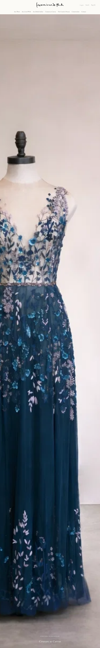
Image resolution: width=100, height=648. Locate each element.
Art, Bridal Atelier (38, 12)
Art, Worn (17, 12)
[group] (50, 331)
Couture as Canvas (50, 12)
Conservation (75, 12)
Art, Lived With (26, 12)
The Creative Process (64, 12)
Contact (83, 12)
